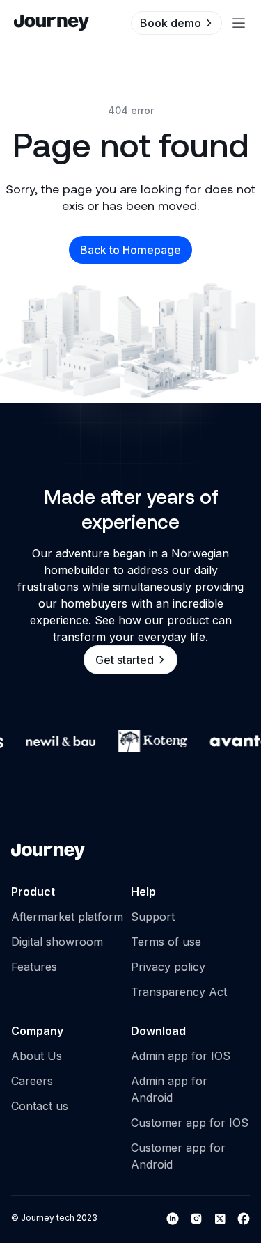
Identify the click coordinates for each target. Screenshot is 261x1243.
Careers (32, 1081)
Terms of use (166, 942)
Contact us (39, 1106)
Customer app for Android (178, 1156)
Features (34, 967)
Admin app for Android (169, 1089)
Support (153, 917)
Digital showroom (57, 942)
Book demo (170, 23)
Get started (124, 660)
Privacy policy (168, 967)
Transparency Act (179, 992)
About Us (36, 1056)
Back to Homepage (130, 250)
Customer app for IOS (189, 1123)
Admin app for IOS (180, 1056)
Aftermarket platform (67, 917)
